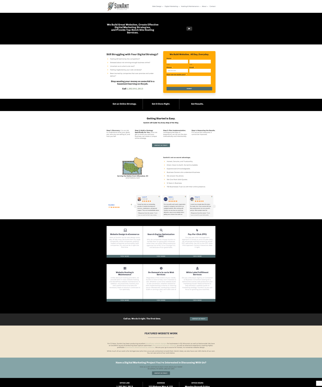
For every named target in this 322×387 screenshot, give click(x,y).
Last (191, 64)
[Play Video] (189, 29)
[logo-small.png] (118, 2)
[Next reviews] (214, 206)
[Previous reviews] (135, 206)
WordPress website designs (156, 343)
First (168, 64)
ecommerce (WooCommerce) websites (139, 347)
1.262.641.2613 (135, 88)
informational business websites (164, 345)
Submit (189, 88)
